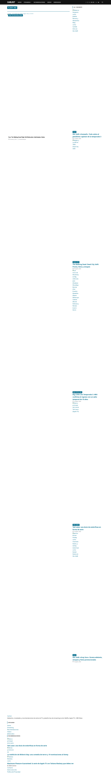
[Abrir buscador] (102, 2)
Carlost (9, 716)
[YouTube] (98, 2)
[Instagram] (88, 2)
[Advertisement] (85, 687)
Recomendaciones (39, 2)
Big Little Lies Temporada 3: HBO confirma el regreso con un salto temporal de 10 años (85, 396)
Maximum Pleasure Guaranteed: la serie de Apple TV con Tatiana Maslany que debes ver (40, 763)
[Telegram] (93, 2)
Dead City (76, 262)
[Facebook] (86, 2)
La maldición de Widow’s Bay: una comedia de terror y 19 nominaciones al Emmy (37, 755)
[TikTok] (97, 2)
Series (19, 2)
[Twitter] (95, 2)
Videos (49, 2)
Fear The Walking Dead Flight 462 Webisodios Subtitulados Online (26, 137)
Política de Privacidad (13, 772)
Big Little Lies (77, 392)
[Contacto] (89, 2)
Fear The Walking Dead (15, 15)
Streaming (27, 2)
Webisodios (57, 2)
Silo (74, 132)
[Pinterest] (91, 2)
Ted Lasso (76, 525)
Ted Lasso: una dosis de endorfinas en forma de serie (27, 746)
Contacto (10, 768)
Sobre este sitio (12, 770)
